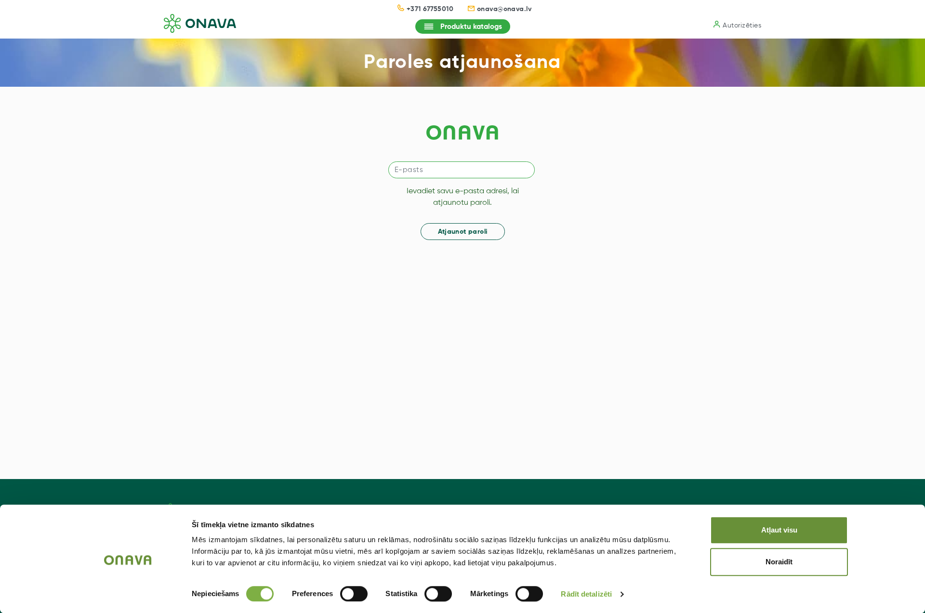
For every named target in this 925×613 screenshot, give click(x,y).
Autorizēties (742, 25)
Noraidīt (779, 562)
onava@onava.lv (504, 9)
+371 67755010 (430, 9)
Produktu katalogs (471, 26)
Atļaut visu (779, 530)
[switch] (354, 593)
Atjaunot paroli (463, 231)
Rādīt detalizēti (586, 594)
